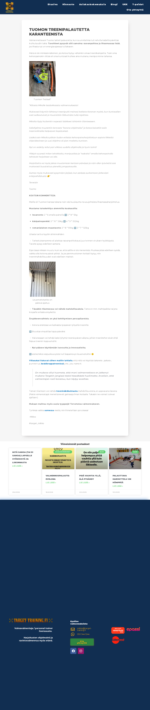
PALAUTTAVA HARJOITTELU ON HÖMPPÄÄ (122, 479)
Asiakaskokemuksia (92, 4)
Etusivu (53, 4)
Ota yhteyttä (135, 10)
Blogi (114, 4)
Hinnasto (68, 4)
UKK (125, 4)
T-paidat (138, 4)
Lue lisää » (17, 466)
